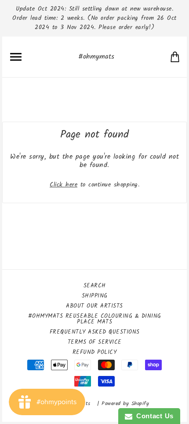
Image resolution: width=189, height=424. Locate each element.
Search (95, 285)
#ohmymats (96, 56)
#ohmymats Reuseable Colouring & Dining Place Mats (94, 319)
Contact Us (153, 416)
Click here (63, 185)
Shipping (95, 296)
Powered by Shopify (125, 403)
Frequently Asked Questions (95, 332)
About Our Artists (94, 306)
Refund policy (95, 352)
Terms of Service (95, 342)
